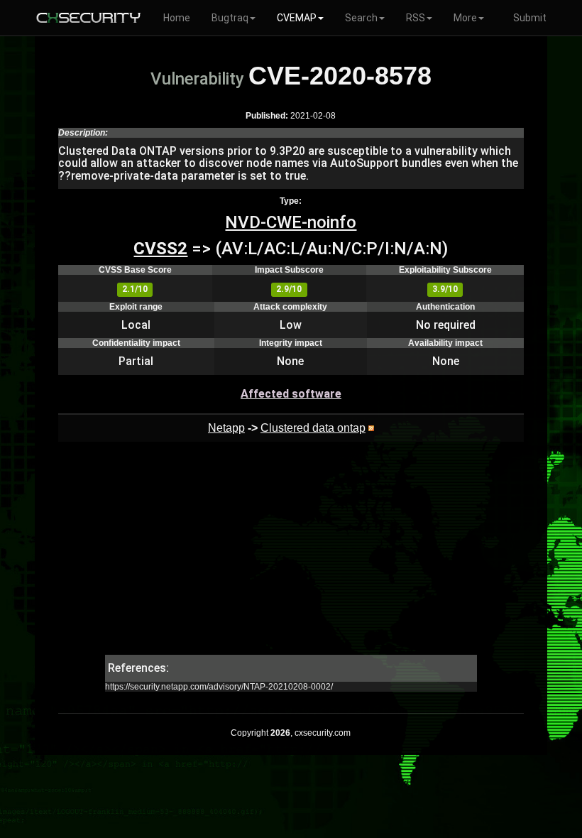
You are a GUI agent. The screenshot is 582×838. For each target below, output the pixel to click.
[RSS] (371, 428)
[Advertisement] (291, 555)
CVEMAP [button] (297, 17)
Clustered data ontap (313, 428)
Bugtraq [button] (230, 17)
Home (176, 17)
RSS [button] (415, 17)
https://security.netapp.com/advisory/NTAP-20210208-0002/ (219, 687)
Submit (530, 17)
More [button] (465, 17)
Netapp (226, 428)
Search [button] (361, 17)
